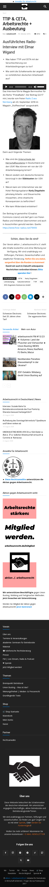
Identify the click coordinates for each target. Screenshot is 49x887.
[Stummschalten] (35, 86)
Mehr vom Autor (28, 329)
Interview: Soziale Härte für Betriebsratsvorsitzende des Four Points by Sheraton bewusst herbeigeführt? (21, 409)
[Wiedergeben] (6, 86)
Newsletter (12, 873)
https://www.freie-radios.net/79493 (20, 227)
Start (4, 13)
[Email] (36, 297)
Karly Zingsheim (31, 278)
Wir (5, 870)
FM (18, 870)
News (32, 870)
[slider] (41, 86)
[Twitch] (42, 853)
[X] (11, 297)
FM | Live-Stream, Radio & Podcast (18, 659)
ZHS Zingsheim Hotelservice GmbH (17, 285)
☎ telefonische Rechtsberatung (17, 650)
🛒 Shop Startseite (11, 711)
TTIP (35, 282)
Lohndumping (9, 282)
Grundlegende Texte (12, 695)
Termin (12, 870)
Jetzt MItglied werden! (12, 667)
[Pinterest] (18, 297)
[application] (24, 87)
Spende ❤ (37, 873)
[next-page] (8, 385)
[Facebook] (5, 297)
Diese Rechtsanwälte (16, 479)
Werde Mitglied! (25, 873)
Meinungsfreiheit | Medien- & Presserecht (21, 691)
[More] (43, 297)
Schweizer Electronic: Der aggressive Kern (36, 315)
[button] (4, 6)
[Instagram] (13, 852)
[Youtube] (28, 860)
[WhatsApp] (24, 297)
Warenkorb (7, 715)
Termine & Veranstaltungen (15, 638)
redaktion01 (11, 34)
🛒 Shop (39, 870)
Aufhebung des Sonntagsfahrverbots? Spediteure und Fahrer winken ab (24, 422)
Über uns (7, 634)
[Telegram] (30, 297)
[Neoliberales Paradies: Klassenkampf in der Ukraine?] (9, 362)
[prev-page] (4, 385)
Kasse (5, 724)
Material (6, 646)
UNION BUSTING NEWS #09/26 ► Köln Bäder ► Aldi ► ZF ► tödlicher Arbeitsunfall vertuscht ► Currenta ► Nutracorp (23, 435)
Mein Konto (8, 720)
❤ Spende (7, 663)
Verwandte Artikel (11, 329)
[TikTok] (35, 853)
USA (41, 282)
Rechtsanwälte (9, 740)
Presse (6, 655)
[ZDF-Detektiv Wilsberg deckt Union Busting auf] (9, 375)
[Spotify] (20, 853)
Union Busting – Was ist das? (15, 687)
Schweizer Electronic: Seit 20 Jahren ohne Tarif (12, 316)
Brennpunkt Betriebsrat (13, 683)
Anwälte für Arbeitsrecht (25, 1)
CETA (20, 278)
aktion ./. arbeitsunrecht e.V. (16, 878)
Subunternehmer (23, 282)
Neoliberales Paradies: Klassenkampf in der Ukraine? (29, 362)
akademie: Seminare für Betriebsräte (19, 642)
